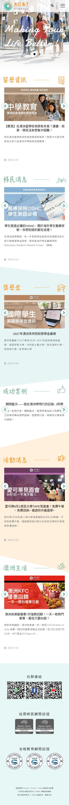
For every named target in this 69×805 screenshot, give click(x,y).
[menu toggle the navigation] (62, 6)
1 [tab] (29, 54)
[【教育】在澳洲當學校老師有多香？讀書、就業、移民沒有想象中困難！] (34, 104)
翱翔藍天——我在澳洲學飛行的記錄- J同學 (34, 404)
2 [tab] (34, 54)
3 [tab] (39, 54)
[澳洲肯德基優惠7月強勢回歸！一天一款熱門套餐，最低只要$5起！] (34, 592)
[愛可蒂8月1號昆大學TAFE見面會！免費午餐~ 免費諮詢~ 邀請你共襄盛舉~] (34, 484)
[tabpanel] (34, 46)
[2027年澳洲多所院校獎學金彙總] (34, 311)
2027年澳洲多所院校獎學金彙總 (34, 333)
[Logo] (16, 6)
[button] (52, 6)
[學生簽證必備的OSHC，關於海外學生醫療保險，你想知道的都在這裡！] (34, 203)
